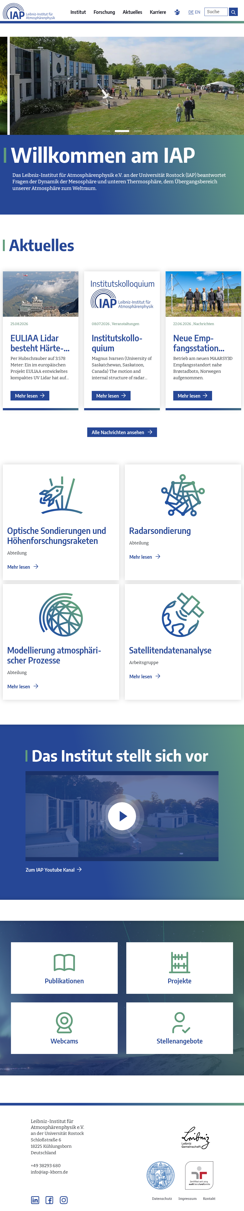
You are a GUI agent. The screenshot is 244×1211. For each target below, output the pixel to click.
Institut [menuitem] (78, 12)
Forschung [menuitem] (104, 12)
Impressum (187, 1199)
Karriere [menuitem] (158, 12)
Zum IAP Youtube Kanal (50, 870)
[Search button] (233, 12)
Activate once (122, 816)
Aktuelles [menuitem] (132, 12)
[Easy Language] (177, 12)
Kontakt (209, 1199)
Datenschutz (162, 1199)
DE (191, 12)
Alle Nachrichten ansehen (118, 432)
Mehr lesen (26, 396)
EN (197, 12)
